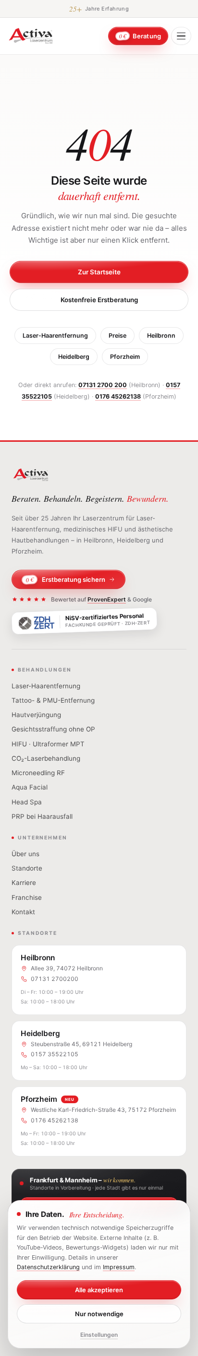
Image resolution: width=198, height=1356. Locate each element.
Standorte (27, 868)
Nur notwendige (99, 1314)
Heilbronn (161, 335)
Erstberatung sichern (65, 580)
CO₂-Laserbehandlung (46, 758)
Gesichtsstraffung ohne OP (53, 729)
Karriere (24, 882)
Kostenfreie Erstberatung (99, 300)
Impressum (119, 1267)
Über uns (25, 854)
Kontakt (23, 912)
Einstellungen (99, 1334)
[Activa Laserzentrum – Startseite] (31, 36)
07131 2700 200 (102, 385)
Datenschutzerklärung (48, 1267)
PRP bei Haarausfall (42, 816)
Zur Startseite (99, 272)
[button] (181, 36)
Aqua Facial (30, 787)
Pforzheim (125, 356)
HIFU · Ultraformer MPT (48, 744)
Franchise (27, 897)
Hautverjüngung (36, 715)
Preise (117, 335)
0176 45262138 (118, 396)
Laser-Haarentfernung (55, 335)
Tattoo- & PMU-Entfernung (53, 700)
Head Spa (27, 802)
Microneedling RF (38, 773)
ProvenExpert (106, 599)
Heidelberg (73, 356)
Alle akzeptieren (99, 1290)
